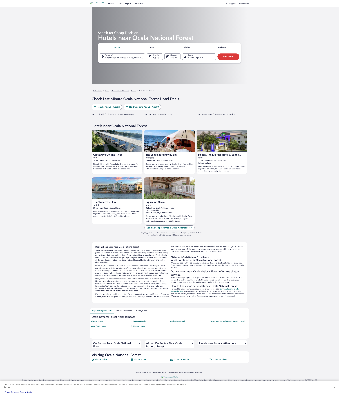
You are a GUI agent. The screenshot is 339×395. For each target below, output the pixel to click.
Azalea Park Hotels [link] (177, 321)
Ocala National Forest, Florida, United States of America (125, 58)
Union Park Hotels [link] (138, 321)
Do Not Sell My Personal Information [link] (181, 372)
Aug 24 (173, 58)
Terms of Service (26, 392)
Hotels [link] (107, 91)
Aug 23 (156, 58)
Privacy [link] (138, 372)
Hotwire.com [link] (97, 91)
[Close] (335, 387)
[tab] (117, 47)
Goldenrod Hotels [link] (138, 326)
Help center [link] (157, 372)
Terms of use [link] (146, 372)
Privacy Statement (12, 392)
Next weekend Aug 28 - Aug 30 (144, 107)
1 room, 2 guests (195, 58)
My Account (244, 4)
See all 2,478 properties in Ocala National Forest (169, 228)
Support (232, 4)
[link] (111, 359)
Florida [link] (133, 91)
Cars (120, 4)
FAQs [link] (164, 372)
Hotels (111, 4)
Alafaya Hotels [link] (97, 321)
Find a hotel (228, 57)
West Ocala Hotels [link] (98, 326)
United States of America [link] (120, 91)
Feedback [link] (198, 372)
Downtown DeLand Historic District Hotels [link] (227, 321)
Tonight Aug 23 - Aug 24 (108, 107)
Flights (128, 4)
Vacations (139, 4)
